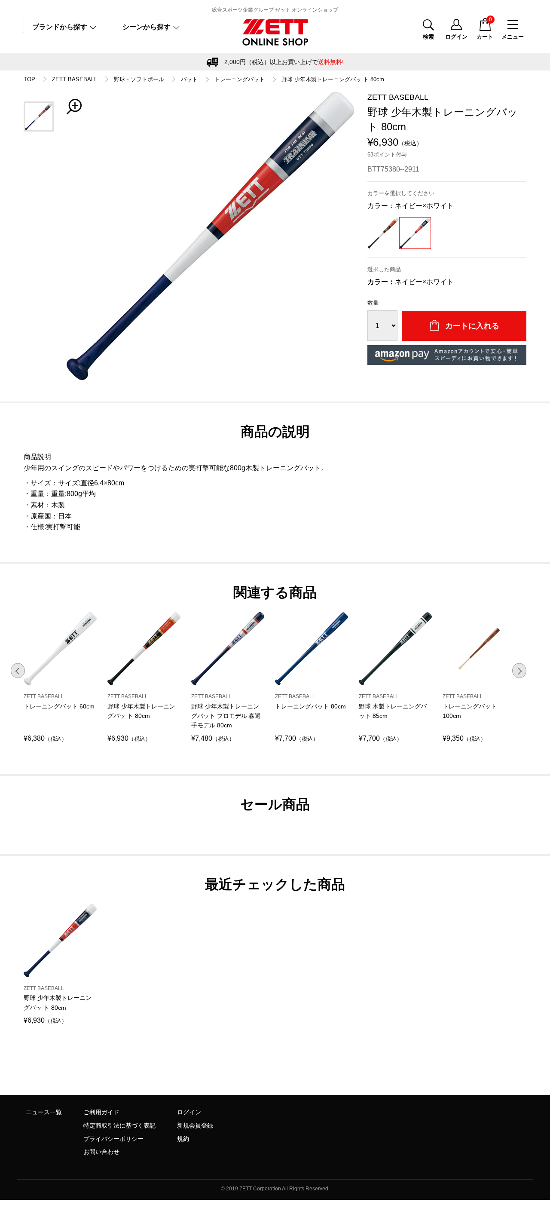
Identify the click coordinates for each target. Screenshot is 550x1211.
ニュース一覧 (44, 1112)
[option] (210, 236)
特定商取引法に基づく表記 (119, 1125)
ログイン (189, 1112)
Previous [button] (18, 670)
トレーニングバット (239, 80)
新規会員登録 (195, 1125)
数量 (373, 303)
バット (189, 80)
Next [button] (519, 670)
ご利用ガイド (101, 1112)
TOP (29, 80)
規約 (183, 1138)
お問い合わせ (101, 1151)
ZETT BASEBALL (74, 80)
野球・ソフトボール (139, 80)
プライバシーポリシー (113, 1138)
